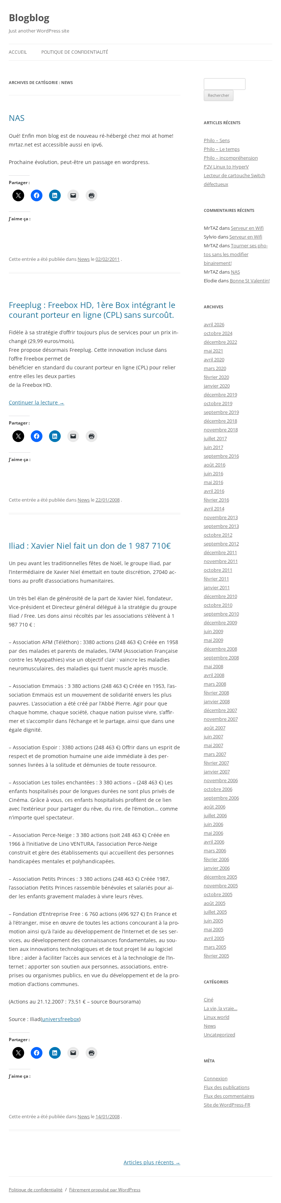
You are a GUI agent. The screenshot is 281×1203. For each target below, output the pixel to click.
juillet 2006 (215, 815)
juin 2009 (213, 631)
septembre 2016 (221, 456)
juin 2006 (213, 824)
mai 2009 (213, 640)
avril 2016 (214, 491)
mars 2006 (215, 850)
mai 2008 (213, 666)
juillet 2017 (215, 438)
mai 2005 (213, 929)
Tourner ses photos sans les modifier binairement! (236, 254)
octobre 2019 (218, 403)
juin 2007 (213, 736)
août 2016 (214, 464)
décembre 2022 (220, 342)
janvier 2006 (217, 868)
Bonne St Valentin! (250, 280)
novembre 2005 (221, 885)
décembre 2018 (220, 421)
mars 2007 (215, 754)
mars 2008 (215, 684)
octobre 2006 (218, 789)
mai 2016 (213, 482)
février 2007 (216, 763)
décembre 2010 (220, 596)
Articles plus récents (152, 1162)
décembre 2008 (220, 649)
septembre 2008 (221, 657)
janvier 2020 (217, 385)
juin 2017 (213, 447)
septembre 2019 (221, 412)
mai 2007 (213, 745)
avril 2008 (214, 675)
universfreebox (60, 1019)
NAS (17, 117)
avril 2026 (214, 324)
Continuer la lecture (36, 402)
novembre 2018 (221, 429)
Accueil (18, 52)
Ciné (208, 999)
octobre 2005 (218, 894)
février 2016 (216, 499)
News (84, 259)
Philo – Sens (217, 140)
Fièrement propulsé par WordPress (104, 1190)
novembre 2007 (221, 719)
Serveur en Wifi (247, 228)
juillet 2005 (215, 912)
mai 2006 (213, 833)
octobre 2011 (218, 570)
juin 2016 (213, 473)
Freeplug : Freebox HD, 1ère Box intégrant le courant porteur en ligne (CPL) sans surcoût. (92, 309)
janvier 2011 (217, 587)
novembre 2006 (221, 780)
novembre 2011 (221, 561)
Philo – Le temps (222, 149)
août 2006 (214, 806)
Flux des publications (227, 1087)
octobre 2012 (218, 535)
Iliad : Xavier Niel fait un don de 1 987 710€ (90, 545)
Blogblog (29, 17)
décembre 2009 (220, 622)
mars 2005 (215, 947)
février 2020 (216, 377)
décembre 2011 (220, 552)
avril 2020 (214, 359)
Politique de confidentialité (74, 52)
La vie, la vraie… (220, 1008)
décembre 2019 (220, 394)
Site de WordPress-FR (227, 1104)
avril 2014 (214, 508)
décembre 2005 (220, 876)
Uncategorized (219, 1034)
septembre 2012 (221, 543)
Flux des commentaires (229, 1096)
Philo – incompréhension (231, 158)
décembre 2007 (220, 710)
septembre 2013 (221, 526)
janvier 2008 (217, 701)
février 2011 (216, 578)
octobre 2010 (218, 605)
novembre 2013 (221, 517)
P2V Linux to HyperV (226, 166)
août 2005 (214, 903)
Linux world (216, 1017)
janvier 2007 (217, 771)
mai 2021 (213, 350)
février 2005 (216, 955)
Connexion (216, 1078)
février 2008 (216, 692)
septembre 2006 (221, 798)
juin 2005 (213, 920)
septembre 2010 (221, 613)
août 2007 (214, 727)
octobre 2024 (218, 333)
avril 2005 (214, 938)
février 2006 (216, 859)
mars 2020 (215, 368)
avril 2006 (214, 841)
